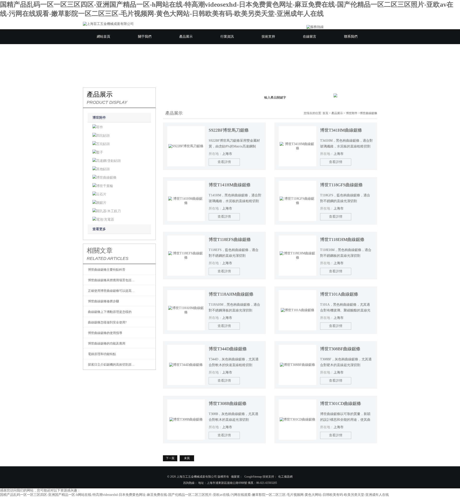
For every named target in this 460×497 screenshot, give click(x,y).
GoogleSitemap (253, 476)
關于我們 (144, 36)
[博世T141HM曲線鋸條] (186, 201)
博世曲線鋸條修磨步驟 (103, 301)
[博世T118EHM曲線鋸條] (297, 255)
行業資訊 (227, 36)
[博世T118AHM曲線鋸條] (186, 310)
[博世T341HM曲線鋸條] (297, 146)
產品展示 (186, 36)
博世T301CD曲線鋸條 (340, 403)
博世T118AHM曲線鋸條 (231, 294)
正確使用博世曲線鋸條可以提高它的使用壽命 (111, 290)
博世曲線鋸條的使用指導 (105, 333)
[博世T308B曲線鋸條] (186, 419)
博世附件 (99, 117)
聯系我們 (350, 36)
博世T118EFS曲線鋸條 (230, 239)
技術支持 (268, 36)
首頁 (325, 113)
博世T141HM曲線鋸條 (230, 184)
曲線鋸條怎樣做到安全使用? (107, 322)
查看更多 (99, 229)
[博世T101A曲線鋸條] (297, 310)
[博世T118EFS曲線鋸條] (186, 255)
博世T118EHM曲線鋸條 (342, 239)
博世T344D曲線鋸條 (228, 348)
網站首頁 (103, 36)
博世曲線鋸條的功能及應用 (106, 343)
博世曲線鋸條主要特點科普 (106, 269)
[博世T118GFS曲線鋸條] (297, 201)
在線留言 (309, 36)
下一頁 (170, 458)
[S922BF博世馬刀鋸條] (186, 146)
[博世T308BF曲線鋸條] (297, 365)
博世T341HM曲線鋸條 (341, 130)
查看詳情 (224, 162)
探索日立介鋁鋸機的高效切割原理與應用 (111, 364)
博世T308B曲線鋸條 (228, 403)
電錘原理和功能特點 (102, 354)
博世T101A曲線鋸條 (339, 294)
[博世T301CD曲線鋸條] (297, 419)
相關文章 (100, 250)
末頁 (187, 458)
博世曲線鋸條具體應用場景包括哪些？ (111, 280)
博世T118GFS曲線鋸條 (341, 184)
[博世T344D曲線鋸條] (186, 365)
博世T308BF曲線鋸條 (340, 348)
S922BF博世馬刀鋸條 (229, 130)
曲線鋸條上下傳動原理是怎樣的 (110, 312)
